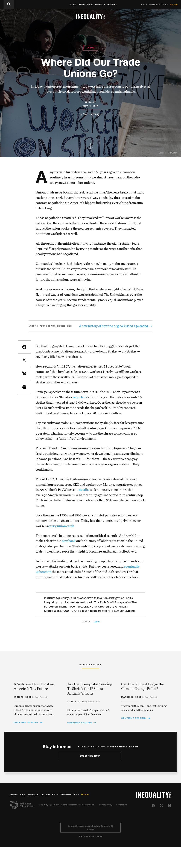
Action (165, 4)
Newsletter (154, 4)
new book (69, 541)
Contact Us (121, 805)
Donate (173, 4)
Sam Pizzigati (93, 114)
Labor (97, 621)
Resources (100, 4)
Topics (73, 4)
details (84, 490)
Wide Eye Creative (93, 836)
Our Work (112, 4)
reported (79, 397)
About (144, 4)
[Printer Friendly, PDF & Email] (24, 387)
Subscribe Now (90, 756)
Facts (90, 4)
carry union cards (61, 526)
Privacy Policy (105, 805)
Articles (82, 4)
